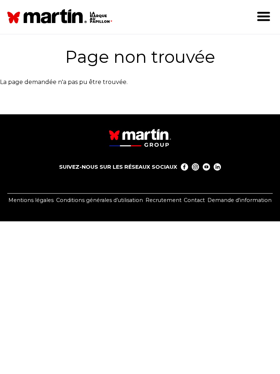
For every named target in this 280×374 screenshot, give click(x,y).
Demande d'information (239, 200)
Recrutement (163, 200)
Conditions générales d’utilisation (99, 200)
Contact (194, 200)
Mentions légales (31, 200)
